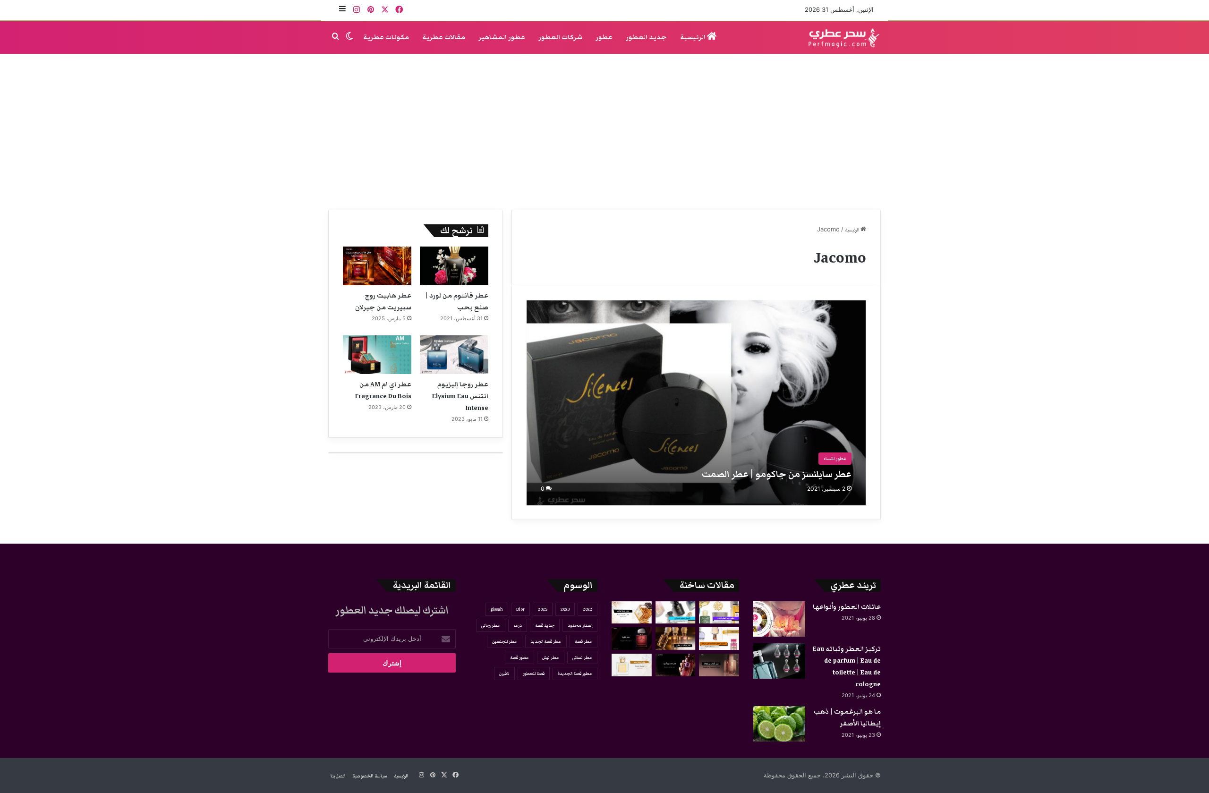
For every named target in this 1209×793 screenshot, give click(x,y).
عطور (604, 37)
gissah (496, 609)
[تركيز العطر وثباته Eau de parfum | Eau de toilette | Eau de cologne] (779, 661)
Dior (520, 609)
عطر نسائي (582, 657)
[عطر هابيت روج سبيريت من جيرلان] (377, 266)
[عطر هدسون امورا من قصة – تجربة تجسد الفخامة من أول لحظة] (676, 665)
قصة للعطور (534, 673)
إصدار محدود (580, 625)
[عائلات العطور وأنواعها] (779, 619)
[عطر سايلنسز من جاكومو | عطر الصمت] (696, 402)
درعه (517, 625)
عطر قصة (583, 641)
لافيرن (504, 673)
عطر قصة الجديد (546, 641)
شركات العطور (560, 37)
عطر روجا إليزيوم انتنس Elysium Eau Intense (460, 396)
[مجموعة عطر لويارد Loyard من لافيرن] (676, 638)
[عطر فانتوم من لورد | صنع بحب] (454, 266)
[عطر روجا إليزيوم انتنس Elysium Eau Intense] (454, 354)
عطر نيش (550, 657)
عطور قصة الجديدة (575, 673)
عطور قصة (519, 657)
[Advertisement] (604, 129)
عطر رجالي (490, 625)
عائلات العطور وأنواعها (847, 607)
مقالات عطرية (443, 37)
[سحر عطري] (841, 37)
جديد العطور (646, 37)
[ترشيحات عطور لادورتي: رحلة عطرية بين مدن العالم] (676, 612)
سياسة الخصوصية (369, 776)
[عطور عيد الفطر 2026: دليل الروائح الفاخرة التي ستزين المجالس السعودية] (719, 612)
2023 (565, 609)
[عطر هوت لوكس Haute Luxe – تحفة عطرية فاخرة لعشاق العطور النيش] (632, 612)
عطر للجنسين (504, 641)
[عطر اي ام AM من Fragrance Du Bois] (377, 354)
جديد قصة (544, 625)
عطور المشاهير (501, 37)
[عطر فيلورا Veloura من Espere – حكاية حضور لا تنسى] (632, 638)
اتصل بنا (338, 776)
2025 (542, 609)
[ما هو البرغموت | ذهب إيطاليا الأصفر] (779, 724)
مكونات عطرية (386, 37)
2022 (587, 609)
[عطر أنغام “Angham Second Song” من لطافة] (719, 665)
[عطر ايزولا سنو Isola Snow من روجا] (632, 665)
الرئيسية (693, 37)
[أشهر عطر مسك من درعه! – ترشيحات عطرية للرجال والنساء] (719, 638)
